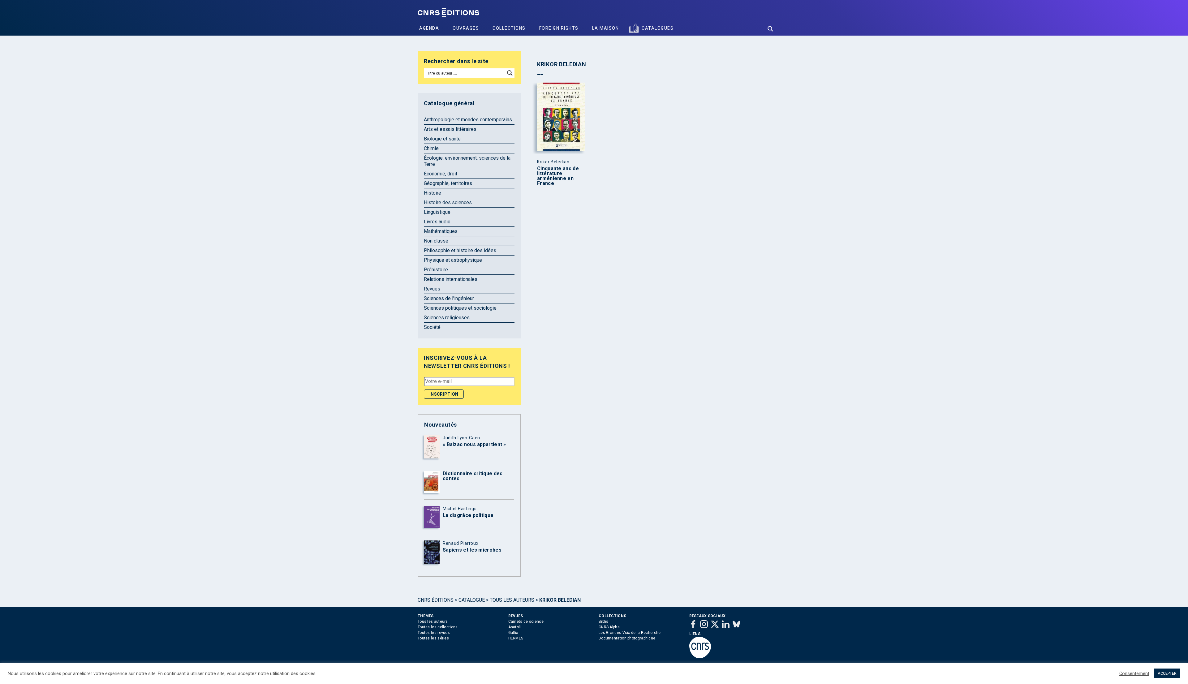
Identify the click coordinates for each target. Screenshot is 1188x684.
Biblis (604, 621)
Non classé (436, 241)
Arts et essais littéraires (450, 129)
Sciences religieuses (447, 317)
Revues (432, 289)
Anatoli (514, 627)
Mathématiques (441, 231)
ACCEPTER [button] (1167, 673)
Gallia (513, 632)
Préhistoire (436, 270)
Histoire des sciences (448, 202)
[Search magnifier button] (770, 28)
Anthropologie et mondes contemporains (468, 120)
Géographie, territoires (448, 183)
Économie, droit (440, 174)
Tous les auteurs (512, 600)
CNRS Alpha (609, 627)
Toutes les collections (438, 627)
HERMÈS (515, 638)
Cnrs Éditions (436, 600)
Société (432, 327)
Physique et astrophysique (453, 260)
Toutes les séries (433, 638)
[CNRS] (700, 657)
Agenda (429, 28)
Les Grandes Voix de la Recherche (630, 632)
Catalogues (658, 28)
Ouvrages (466, 28)
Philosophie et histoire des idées (460, 250)
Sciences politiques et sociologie (460, 308)
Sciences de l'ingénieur (449, 298)
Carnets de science (526, 621)
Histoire (432, 193)
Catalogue (471, 600)
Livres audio (437, 222)
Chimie (431, 148)
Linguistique (437, 212)
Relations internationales (450, 279)
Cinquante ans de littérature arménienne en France (558, 176)
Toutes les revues (434, 632)
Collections (509, 28)
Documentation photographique (627, 638)
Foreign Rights (559, 28)
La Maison (605, 28)
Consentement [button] (1134, 673)
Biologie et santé (442, 139)
